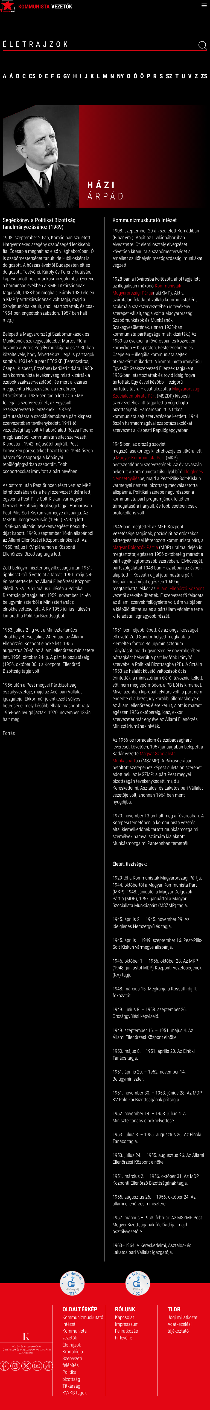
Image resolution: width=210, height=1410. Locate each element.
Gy (66, 76)
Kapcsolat (124, 1317)
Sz (169, 76)
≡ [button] (204, 5)
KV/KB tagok (74, 1393)
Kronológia (72, 1352)
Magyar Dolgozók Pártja (135, 547)
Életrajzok (71, 1345)
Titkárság (71, 1386)
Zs (204, 76)
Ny (120, 76)
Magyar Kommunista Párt (140, 458)
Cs (32, 76)
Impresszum (127, 1324)
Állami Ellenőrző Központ (180, 589)
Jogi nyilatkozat (183, 1317)
